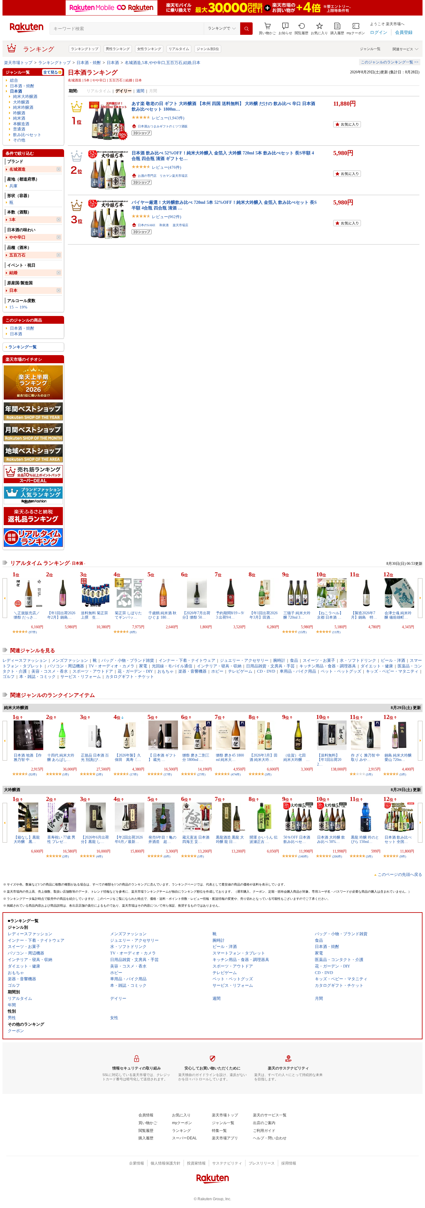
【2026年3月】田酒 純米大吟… (264, 757)
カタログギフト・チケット (129, 676)
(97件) (33, 632)
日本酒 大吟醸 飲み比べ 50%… (331, 839)
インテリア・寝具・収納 (219, 666)
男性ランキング (118, 49)
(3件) (268, 774)
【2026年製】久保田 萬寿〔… (128, 757)
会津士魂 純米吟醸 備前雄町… (398, 615)
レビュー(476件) (166, 167)
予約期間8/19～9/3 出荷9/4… (230, 615)
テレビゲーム (240, 671)
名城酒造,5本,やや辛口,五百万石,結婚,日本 (162, 62)
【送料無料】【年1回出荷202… (329, 759)
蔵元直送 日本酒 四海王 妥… (195, 839)
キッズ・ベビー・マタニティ (392, 671)
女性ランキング (149, 49)
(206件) (337, 856)
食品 (294, 660)
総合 (14, 80)
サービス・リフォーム (80, 676)
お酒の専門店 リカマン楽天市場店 (163, 175)
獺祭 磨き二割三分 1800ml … (195, 757)
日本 (13, 290)
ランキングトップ (84, 49)
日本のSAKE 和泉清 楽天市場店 (163, 225)
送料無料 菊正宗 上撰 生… (96, 615)
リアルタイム (179, 49)
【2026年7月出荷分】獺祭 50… (196, 615)
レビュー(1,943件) (168, 118)
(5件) (402, 774)
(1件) (65, 774)
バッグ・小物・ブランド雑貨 (127, 660)
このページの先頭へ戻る (400, 874)
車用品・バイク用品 (298, 671)
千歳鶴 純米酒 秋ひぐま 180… (162, 615)
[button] (285, 28)
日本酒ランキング (93, 72)
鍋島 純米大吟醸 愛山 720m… (400, 757)
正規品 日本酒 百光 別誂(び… (95, 757)
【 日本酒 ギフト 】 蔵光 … (162, 757)
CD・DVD (266, 671)
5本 (12, 219)
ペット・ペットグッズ (341, 671)
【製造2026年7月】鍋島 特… (364, 615)
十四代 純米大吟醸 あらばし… (60, 757)
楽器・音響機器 (192, 671)
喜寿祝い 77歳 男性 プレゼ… (61, 839)
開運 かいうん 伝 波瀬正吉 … (264, 839)
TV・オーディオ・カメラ (111, 666)
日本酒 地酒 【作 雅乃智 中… (28, 757)
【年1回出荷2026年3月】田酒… (264, 615)
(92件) (33, 774)
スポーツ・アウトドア (92, 671)
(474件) (236, 774)
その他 (19, 140)
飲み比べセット (27, 134)
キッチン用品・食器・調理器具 (327, 666)
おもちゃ (165, 671)
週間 (140, 91)
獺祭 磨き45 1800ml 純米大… (230, 757)
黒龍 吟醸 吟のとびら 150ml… (365, 839)
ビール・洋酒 (393, 660)
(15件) (302, 632)
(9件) (402, 856)
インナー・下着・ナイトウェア (187, 660)
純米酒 (19, 118)
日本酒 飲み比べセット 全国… (398, 839)
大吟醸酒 (21, 102)
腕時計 (279, 660)
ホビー (217, 671)
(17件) (134, 774)
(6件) (167, 856)
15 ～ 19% (18, 307)
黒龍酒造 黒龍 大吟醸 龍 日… (230, 839)
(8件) (133, 632)
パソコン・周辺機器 (66, 666)
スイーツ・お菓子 (319, 660)
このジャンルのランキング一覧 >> (389, 62)
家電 (143, 666)
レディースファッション (24, 660)
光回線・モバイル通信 (172, 666)
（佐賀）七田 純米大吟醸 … (296, 757)
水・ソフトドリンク (358, 660)
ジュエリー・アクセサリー (244, 660)
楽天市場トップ (18, 62)
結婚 (13, 272)
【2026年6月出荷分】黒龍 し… (95, 839)
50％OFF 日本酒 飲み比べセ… (296, 839)
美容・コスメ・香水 (49, 671)
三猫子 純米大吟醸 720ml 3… (297, 615)
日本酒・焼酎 (89, 62)
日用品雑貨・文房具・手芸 (270, 666)
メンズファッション (70, 660)
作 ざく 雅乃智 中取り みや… (365, 757)
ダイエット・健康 (377, 666)
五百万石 (17, 255)
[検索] (246, 28)
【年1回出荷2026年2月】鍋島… (61, 615)
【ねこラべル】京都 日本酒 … (330, 615)
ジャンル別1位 (208, 49)
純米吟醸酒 (23, 107)
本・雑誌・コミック (37, 676)
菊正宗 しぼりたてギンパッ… (128, 615)
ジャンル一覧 (370, 49)
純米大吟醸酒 (25, 96)
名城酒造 (17, 169)
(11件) (336, 632)
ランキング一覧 (22, 347)
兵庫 (13, 186)
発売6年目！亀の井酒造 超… (162, 839)
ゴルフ (8, 676)
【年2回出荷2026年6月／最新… (129, 839)
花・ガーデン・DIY (135, 671)
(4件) (99, 856)
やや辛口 (17, 237)
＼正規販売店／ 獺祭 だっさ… (27, 615)
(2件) (99, 774)
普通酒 (19, 129)
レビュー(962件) (166, 216)
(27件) (201, 774)
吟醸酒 (19, 113)
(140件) (303, 856)
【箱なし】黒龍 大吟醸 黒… (29, 839)
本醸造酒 (21, 123)
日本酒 (113, 62)
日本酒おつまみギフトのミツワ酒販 (163, 126)
